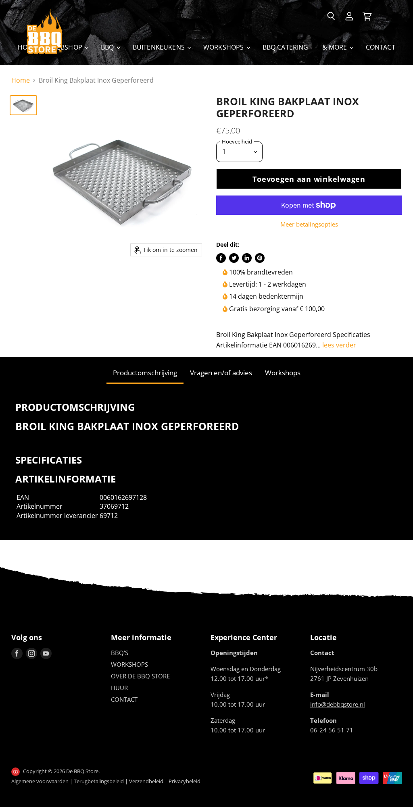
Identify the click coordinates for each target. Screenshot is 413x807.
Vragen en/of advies (221, 372)
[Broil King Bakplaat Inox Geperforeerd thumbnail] (23, 105)
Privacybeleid (184, 781)
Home (20, 80)
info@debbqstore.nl (337, 704)
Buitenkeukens (159, 47)
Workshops (224, 47)
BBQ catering (286, 47)
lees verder (339, 345)
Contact (380, 47)
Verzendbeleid (146, 781)
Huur (119, 688)
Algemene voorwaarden (40, 781)
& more (335, 47)
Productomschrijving (145, 372)
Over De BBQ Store (140, 676)
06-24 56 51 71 (331, 730)
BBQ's (119, 653)
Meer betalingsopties (309, 224)
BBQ (108, 47)
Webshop (67, 47)
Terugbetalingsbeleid (99, 781)
